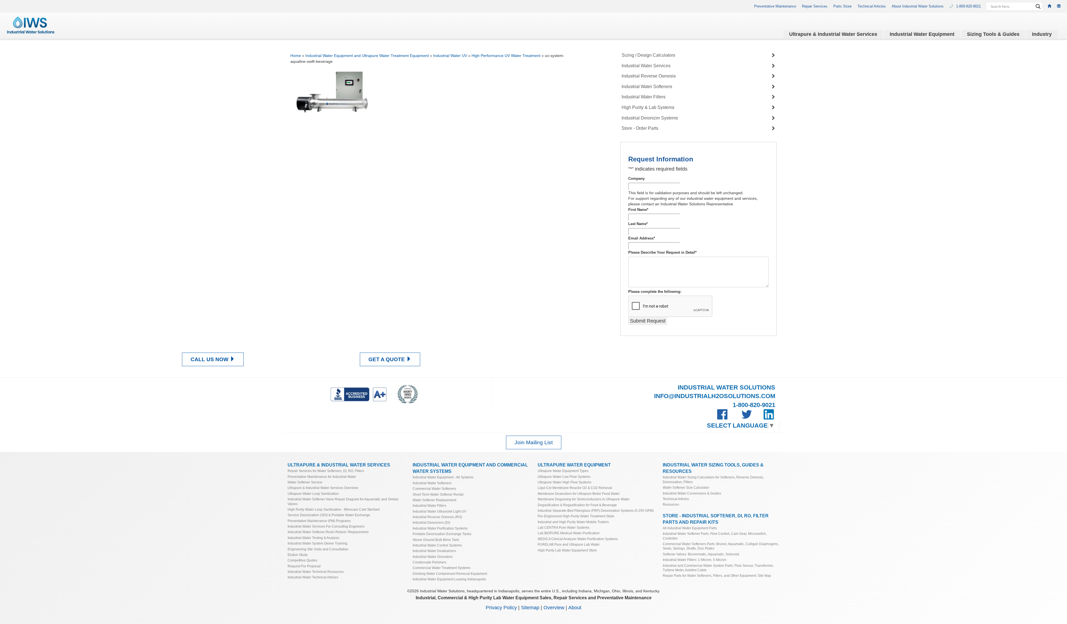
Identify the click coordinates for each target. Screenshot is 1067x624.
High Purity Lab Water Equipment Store (567, 550)
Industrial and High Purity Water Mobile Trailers (573, 522)
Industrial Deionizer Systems (650, 118)
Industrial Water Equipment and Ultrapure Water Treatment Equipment (367, 55)
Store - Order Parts (640, 128)
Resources (671, 504)
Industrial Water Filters (643, 96)
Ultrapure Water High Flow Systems (564, 482)
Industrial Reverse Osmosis (649, 76)
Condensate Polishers (429, 562)
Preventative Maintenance (775, 6)
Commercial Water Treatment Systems (441, 568)
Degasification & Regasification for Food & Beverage (577, 505)
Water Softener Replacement (434, 500)
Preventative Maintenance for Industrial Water (322, 476)
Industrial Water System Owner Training (317, 543)
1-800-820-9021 (969, 6)
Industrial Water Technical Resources (316, 571)
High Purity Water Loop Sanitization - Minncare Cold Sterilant (334, 509)
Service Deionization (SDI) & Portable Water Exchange (329, 515)
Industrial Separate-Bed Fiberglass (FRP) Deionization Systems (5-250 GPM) (596, 510)
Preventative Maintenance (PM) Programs (319, 521)
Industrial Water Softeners (647, 86)
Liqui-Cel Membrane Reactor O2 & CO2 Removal (575, 488)
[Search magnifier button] (1038, 6)
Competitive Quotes (302, 560)
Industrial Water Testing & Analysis (313, 538)
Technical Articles (871, 6)
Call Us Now (210, 359)
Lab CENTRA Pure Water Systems (563, 527)
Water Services (833, 34)
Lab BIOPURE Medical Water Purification (569, 533)
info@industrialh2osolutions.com (714, 396)
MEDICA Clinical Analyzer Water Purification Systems (578, 539)
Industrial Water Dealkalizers (434, 551)
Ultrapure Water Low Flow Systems (564, 476)
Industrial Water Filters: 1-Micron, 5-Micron (694, 559)
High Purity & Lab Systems (648, 107)
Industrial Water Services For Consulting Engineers (326, 526)
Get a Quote (387, 359)
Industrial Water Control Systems (437, 545)
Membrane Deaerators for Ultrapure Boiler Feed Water (579, 493)
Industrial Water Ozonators (433, 556)
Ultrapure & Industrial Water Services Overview (323, 488)
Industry (1042, 34)
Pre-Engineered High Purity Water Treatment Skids (576, 516)
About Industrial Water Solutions (918, 6)
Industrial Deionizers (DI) (431, 522)
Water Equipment (922, 34)
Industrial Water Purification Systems (440, 528)
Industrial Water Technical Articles (313, 577)
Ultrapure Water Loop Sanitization (313, 493)
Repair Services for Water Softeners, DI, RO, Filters (326, 471)
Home (295, 55)
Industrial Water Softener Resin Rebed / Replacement (328, 532)
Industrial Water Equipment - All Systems (443, 477)
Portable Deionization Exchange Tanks (442, 534)
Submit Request (647, 321)
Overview (554, 607)
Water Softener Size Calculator (686, 487)
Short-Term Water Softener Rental (438, 494)
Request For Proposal (304, 566)
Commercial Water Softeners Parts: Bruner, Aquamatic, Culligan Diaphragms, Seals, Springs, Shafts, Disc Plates (721, 546)
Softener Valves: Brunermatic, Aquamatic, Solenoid (701, 554)
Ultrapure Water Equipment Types (563, 471)
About (574, 607)
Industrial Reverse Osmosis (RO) (437, 517)
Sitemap (530, 607)
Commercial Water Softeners (434, 488)
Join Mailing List (534, 442)
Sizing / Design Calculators (648, 55)
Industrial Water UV (450, 55)
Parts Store (842, 6)
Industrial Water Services (646, 65)
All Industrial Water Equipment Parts (690, 528)
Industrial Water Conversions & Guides (692, 493)
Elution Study (298, 554)
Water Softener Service (305, 482)
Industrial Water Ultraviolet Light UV (439, 511)
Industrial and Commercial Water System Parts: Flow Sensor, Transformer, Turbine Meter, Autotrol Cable (718, 568)
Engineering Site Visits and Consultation (318, 549)
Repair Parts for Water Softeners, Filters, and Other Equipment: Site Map (717, 575)
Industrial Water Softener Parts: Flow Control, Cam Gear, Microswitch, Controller (715, 536)
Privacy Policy (501, 607)
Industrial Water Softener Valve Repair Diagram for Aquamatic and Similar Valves (343, 501)
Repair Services (814, 6)
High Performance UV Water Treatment (506, 55)
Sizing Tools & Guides (993, 34)
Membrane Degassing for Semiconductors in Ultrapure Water (584, 499)
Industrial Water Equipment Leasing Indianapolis (449, 579)
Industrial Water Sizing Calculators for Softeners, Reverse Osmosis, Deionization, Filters (713, 479)
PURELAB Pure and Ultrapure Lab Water (569, 544)
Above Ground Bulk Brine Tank (436, 539)
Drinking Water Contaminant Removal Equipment (450, 573)
